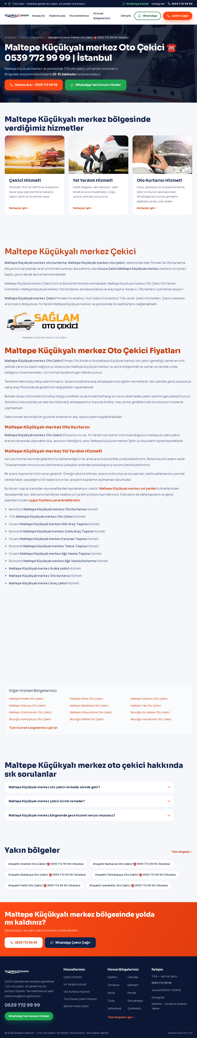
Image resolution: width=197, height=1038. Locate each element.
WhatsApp (150, 15)
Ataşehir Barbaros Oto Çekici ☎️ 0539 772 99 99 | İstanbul (131, 864)
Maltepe (133, 985)
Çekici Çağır (180, 15)
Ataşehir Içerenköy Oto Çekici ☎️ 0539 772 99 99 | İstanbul (128, 885)
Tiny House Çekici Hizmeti (80, 999)
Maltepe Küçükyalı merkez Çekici (70, 252)
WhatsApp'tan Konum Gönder (98, 85)
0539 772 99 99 (182, 3)
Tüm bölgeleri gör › (121, 1017)
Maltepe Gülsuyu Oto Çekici (27, 705)
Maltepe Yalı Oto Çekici (146, 705)
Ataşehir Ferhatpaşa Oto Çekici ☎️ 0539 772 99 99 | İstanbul (135, 874)
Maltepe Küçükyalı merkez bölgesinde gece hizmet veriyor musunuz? (62, 815)
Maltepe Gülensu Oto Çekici (149, 699)
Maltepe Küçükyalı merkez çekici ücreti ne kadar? (47, 801)
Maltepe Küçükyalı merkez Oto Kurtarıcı (47, 427)
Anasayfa (38, 15)
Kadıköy (112, 977)
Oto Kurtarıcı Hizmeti (76, 991)
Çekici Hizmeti (72, 977)
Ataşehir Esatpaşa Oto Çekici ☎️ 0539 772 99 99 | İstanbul (47, 874)
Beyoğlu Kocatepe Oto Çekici (150, 712)
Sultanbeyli (114, 1008)
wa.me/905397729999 (166, 990)
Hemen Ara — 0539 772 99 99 (36, 85)
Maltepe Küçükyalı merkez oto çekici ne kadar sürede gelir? (54, 787)
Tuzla (111, 1000)
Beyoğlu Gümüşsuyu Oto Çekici (30, 719)
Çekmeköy (134, 1008)
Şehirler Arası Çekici (76, 1006)
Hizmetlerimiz (79, 15)
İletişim (126, 15)
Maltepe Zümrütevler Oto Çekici (30, 712)
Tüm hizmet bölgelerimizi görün (33, 727)
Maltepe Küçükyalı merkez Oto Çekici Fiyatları (93, 350)
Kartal (111, 993)
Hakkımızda (57, 15)
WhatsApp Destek (137, 3)
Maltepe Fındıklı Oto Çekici (26, 699)
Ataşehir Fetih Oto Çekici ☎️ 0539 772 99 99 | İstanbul (44, 885)
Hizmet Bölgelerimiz (101, 16)
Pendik (132, 993)
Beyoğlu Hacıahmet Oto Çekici (151, 719)
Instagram (158, 3)
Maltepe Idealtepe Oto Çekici (89, 705)
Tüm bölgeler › (181, 852)
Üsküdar (133, 977)
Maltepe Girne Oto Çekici (86, 699)
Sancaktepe (135, 1000)
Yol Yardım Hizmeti (75, 984)
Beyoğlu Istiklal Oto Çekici (87, 719)
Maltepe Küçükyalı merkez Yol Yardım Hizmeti (53, 451)
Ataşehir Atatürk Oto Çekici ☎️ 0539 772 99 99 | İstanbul (46, 864)
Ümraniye (113, 985)
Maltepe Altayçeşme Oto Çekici (91, 712)
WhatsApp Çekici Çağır (72, 942)
